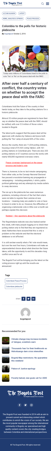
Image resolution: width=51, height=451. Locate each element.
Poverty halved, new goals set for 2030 (29, 378)
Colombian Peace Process (16, 281)
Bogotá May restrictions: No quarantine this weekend (29, 359)
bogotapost (8, 34)
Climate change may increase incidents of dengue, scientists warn (29, 340)
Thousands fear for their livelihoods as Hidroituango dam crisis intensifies (29, 350)
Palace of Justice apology (23, 368)
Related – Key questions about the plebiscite (25, 216)
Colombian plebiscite (14, 287)
